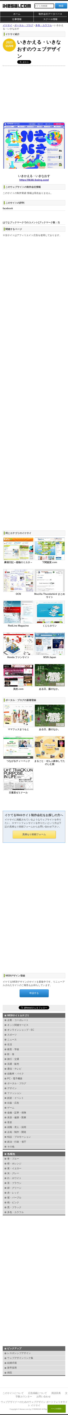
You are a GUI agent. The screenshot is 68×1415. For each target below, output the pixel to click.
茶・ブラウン (14, 1183)
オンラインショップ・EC (20, 1030)
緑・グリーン (14, 1188)
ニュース (12, 1039)
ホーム (16, 14)
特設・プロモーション (19, 1137)
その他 (10, 1146)
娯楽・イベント (15, 1098)
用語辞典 (56, 1393)
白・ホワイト (14, 1178)
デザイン (12, 1088)
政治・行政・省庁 (16, 1141)
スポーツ (12, 1034)
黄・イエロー (14, 1168)
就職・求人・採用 (16, 1127)
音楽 (9, 1122)
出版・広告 (13, 1102)
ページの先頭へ (56, 1409)
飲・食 (10, 1054)
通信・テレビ (14, 1068)
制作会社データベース (50, 14)
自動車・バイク (15, 1073)
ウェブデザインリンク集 (20, 1358)
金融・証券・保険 (16, 1112)
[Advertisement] (34, 93)
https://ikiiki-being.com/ (34, 179)
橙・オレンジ (14, 1163)
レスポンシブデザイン (19, 1353)
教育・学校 (13, 1049)
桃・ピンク (13, 1202)
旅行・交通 (13, 1059)
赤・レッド (13, 1192)
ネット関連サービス (17, 1025)
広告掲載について (37, 1393)
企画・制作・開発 (16, 1132)
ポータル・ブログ (16, 1083)
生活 (9, 1044)
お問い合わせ (43, 1396)
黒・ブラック (14, 1207)
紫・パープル (14, 1197)
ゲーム (10, 1107)
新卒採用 (12, 1367)
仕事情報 (17, 19)
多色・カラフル (15, 1212)
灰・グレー (13, 1173)
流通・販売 (13, 1064)
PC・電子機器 (14, 1078)
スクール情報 (50, 19)
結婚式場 (12, 1362)
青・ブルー (13, 1158)
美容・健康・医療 (16, 1117)
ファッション (14, 1093)
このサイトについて (13, 1393)
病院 (9, 1372)
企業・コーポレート (17, 1020)
